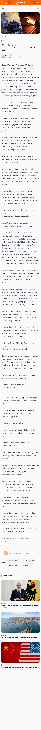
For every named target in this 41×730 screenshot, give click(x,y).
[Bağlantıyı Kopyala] (19, 44)
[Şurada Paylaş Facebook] (2, 44)
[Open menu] (2, 8)
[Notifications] (38, 2)
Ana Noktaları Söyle (28, 560)
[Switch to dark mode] (34, 2)
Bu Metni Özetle (13, 560)
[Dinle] (20, 56)
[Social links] (2, 2)
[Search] (9, 2)
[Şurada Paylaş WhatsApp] (9, 44)
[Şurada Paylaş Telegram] (12, 44)
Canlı (35, 8)
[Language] (6, 3)
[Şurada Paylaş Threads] (15, 44)
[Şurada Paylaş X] (6, 44)
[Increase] (38, 56)
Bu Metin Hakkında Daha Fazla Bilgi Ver (20, 565)
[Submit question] (6, 553)
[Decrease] (34, 56)
